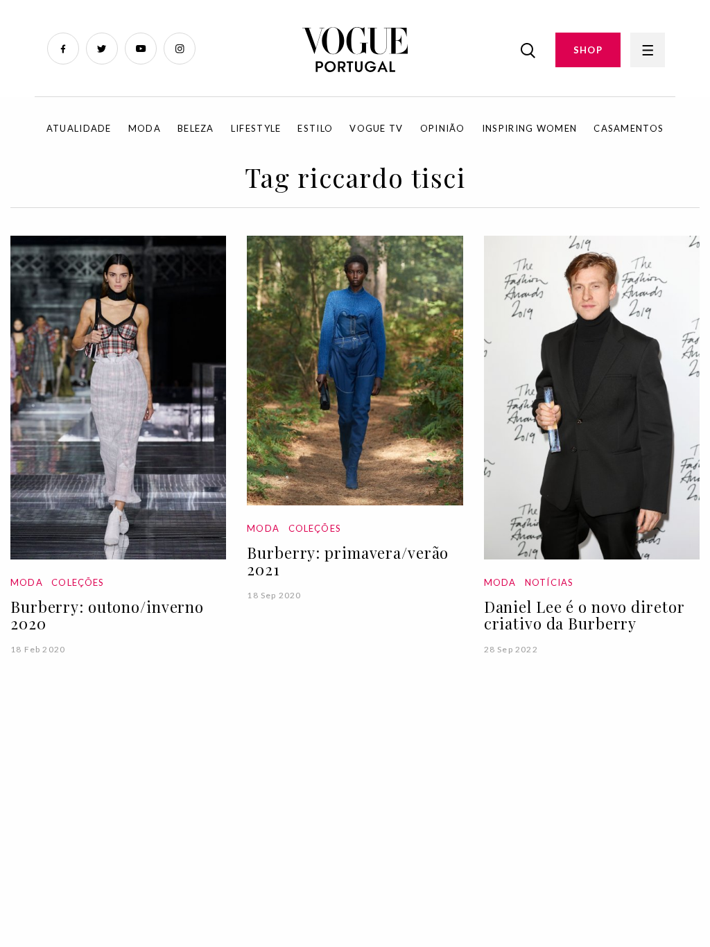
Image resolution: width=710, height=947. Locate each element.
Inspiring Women (530, 128)
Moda (144, 128)
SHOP (588, 49)
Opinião (442, 128)
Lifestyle (256, 128)
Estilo (315, 128)
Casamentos (629, 128)
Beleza (196, 128)
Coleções (77, 582)
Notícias (549, 582)
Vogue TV (376, 128)
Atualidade (79, 128)
